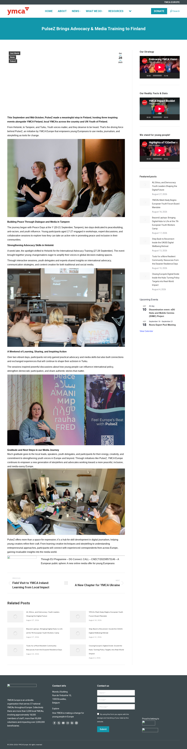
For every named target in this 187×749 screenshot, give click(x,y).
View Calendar (146, 331)
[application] (160, 67)
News (12, 57)
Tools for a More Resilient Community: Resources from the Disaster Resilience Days (44, 648)
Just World (14, 53)
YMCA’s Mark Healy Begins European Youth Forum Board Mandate (106, 614)
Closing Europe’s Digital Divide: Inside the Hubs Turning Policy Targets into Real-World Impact (106, 650)
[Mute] (171, 75)
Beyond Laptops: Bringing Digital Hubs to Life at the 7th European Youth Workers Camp (44, 631)
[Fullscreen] (175, 75)
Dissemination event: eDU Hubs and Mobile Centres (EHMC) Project (162, 313)
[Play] (143, 75)
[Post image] (15, 616)
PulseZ (13, 61)
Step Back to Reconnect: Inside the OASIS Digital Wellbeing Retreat (106, 631)
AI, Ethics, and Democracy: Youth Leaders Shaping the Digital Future (42, 614)
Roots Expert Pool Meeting (162, 324)
